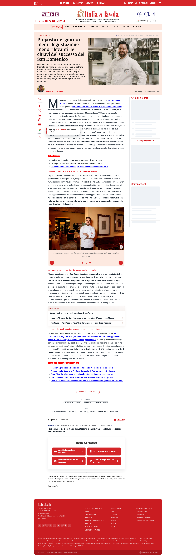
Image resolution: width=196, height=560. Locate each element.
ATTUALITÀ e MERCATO (93, 508)
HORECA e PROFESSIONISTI (94, 521)
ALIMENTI (137, 27)
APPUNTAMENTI (79, 27)
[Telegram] (50, 21)
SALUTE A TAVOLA (91, 527)
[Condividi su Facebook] (39, 106)
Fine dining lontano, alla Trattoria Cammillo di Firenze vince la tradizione (83, 371)
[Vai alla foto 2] (86, 263)
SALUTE (126, 27)
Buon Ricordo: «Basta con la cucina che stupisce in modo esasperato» (82, 374)
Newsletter (114, 518)
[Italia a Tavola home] (60, 504)
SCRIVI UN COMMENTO (88, 392)
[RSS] (64, 21)
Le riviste (114, 515)
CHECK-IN (94, 27)
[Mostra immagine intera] (121, 247)
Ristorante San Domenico (64, 412)
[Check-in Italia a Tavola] (146, 14)
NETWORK (90, 3)
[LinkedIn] (43, 21)
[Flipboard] (60, 21)
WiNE (67, 27)
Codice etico (140, 515)
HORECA (104, 27)
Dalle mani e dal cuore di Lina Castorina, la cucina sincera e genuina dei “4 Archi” (87, 381)
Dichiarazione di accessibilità (145, 521)
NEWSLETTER (77, 3)
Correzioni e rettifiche (143, 518)
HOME (117, 35)
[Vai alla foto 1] (82, 263)
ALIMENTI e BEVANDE (92, 530)
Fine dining (82, 412)
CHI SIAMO (101, 3)
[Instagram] (46, 21)
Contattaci (114, 524)
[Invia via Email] (39, 124)
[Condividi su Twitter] (39, 110)
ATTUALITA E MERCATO (129, 35)
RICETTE (115, 27)
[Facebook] (35, 21)
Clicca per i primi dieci (145, 141)
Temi (112, 512)
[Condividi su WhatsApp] (39, 120)
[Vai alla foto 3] (90, 263)
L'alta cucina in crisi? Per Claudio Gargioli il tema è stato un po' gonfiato (82, 377)
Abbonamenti (141, 3)
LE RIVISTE (64, 3)
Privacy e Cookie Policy (144, 508)
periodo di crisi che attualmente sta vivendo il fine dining (97, 107)
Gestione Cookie (141, 512)
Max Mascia (114, 412)
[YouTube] (53, 21)
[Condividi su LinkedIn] (39, 115)
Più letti (113, 527)
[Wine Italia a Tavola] (50, 14)
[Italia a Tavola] (98, 13)
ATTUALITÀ (57, 27)
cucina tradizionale (98, 412)
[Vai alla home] (37, 27)
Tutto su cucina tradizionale (96, 403)
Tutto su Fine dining (73, 403)
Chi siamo (114, 521)
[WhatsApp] (57, 21)
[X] (39, 21)
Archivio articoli (116, 508)
